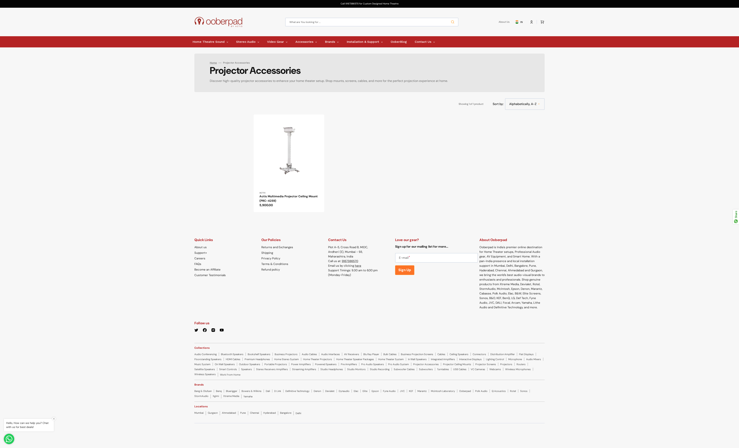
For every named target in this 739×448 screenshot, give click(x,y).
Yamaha (247, 396)
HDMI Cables (233, 359)
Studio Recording (380, 369)
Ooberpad (465, 391)
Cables (441, 354)
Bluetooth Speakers (232, 354)
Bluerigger (231, 391)
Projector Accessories (426, 364)
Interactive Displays (470, 359)
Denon (317, 391)
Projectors (506, 364)
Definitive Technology (297, 391)
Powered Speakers (326, 364)
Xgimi (216, 396)
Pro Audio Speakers (372, 364)
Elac (356, 391)
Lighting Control (495, 359)
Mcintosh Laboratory (443, 391)
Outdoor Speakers (249, 364)
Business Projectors (286, 354)
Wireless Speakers (205, 374)
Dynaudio (344, 391)
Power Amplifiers (301, 364)
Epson (375, 391)
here (358, 266)
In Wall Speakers (417, 359)
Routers (521, 364)
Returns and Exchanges (277, 247)
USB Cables (459, 369)
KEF (411, 391)
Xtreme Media (231, 396)
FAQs (197, 264)
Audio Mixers (533, 359)
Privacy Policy (270, 258)
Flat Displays (526, 354)
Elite (365, 391)
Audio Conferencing (205, 354)
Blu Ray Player (371, 354)
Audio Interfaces (330, 354)
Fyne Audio (389, 391)
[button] (531, 22)
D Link (277, 391)
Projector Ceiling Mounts (457, 364)
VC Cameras (478, 369)
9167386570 (350, 261)
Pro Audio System (398, 364)
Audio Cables (309, 354)
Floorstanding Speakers (208, 359)
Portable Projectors (275, 364)
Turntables (443, 369)
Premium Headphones (257, 359)
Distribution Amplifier (502, 354)
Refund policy (270, 269)
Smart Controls (228, 369)
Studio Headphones (331, 369)
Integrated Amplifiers (443, 359)
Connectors (479, 354)
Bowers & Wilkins (252, 391)
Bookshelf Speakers (259, 354)
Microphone (515, 359)
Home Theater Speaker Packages (355, 359)
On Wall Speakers (225, 364)
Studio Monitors (356, 369)
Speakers (246, 369)
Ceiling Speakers (459, 354)
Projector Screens (485, 364)
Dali (268, 391)
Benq (219, 391)
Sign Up (404, 270)
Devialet (329, 391)
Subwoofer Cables (404, 369)
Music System (202, 364)
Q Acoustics (499, 391)
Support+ (200, 253)
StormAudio (201, 396)
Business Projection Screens (417, 354)
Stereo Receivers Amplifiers (272, 369)
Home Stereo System (286, 359)
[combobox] (371, 22)
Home (213, 62)
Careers (199, 258)
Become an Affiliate (207, 269)
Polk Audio (481, 391)
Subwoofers (426, 369)
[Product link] (289, 163)
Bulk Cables (390, 354)
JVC (402, 391)
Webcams (495, 369)
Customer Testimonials (210, 275)
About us (200, 247)
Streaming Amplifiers (304, 369)
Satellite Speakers (204, 369)
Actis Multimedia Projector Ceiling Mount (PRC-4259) (288, 198)
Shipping (267, 253)
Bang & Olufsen (203, 391)
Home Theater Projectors (317, 359)
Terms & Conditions (274, 264)
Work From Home (230, 374)
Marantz (422, 391)
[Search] (453, 22)
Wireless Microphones (518, 369)
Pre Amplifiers (349, 364)
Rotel (513, 391)
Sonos (523, 391)
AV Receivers (351, 354)
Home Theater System (391, 359)
